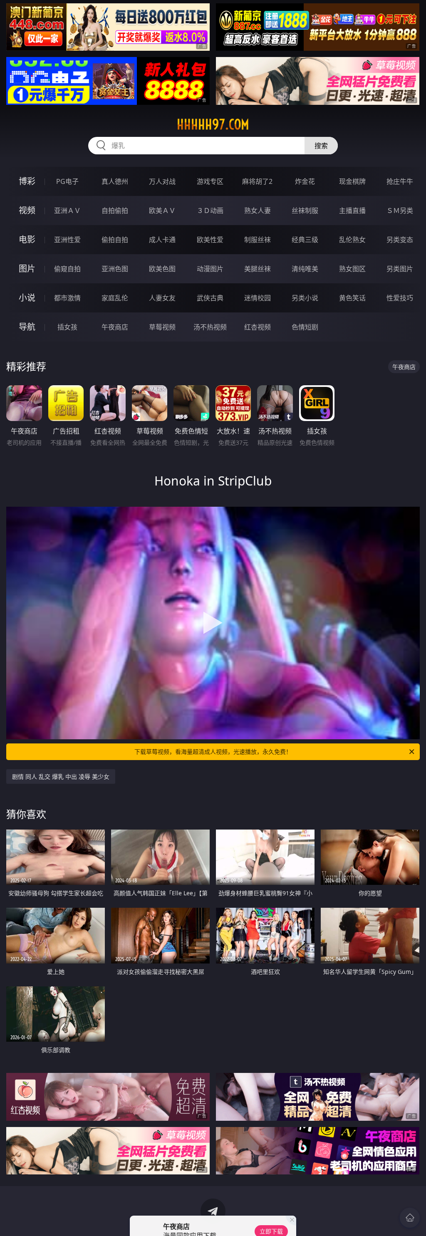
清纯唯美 (305, 268)
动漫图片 (210, 268)
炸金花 (305, 181)
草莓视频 (162, 327)
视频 (27, 210)
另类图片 (399, 268)
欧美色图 (162, 268)
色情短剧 (305, 327)
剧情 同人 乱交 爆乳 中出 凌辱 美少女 (60, 776)
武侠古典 (210, 297)
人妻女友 (162, 297)
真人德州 (115, 181)
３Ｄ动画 (210, 210)
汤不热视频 (210, 327)
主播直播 (352, 210)
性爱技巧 (399, 297)
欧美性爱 (210, 239)
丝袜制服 (305, 210)
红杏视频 (257, 327)
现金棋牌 (352, 181)
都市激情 (67, 297)
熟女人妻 (257, 210)
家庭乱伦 (115, 297)
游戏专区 (210, 181)
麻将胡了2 (257, 181)
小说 (27, 297)
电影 (27, 239)
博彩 (27, 181)
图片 (27, 268)
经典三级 (305, 239)
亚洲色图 (115, 268)
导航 (27, 326)
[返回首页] (410, 1218)
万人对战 (162, 181)
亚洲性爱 (67, 239)
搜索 (321, 145)
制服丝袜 (257, 239)
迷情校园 (257, 297)
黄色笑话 (352, 297)
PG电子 (67, 181)
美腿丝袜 (257, 268)
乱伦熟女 (352, 239)
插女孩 (67, 327)
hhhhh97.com (213, 124)
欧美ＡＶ (162, 210)
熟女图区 (352, 268)
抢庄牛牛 (399, 181)
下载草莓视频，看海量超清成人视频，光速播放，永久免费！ (213, 751)
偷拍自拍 (115, 239)
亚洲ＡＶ (67, 210)
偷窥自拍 (67, 268)
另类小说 (305, 297)
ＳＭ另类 (399, 210)
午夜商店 (115, 327)
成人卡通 (162, 239)
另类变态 (399, 239)
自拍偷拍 (115, 210)
